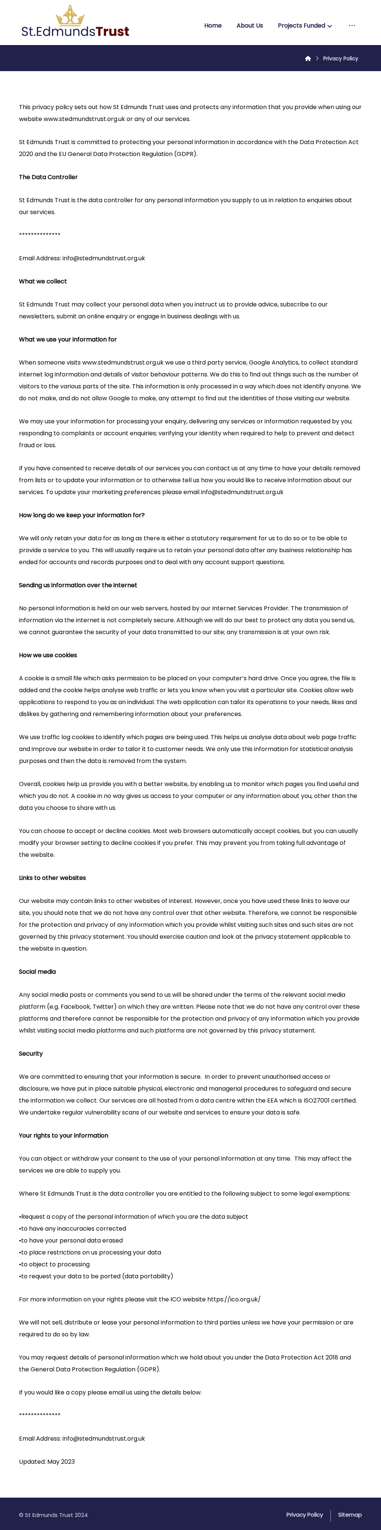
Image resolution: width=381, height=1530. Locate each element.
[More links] (352, 25)
